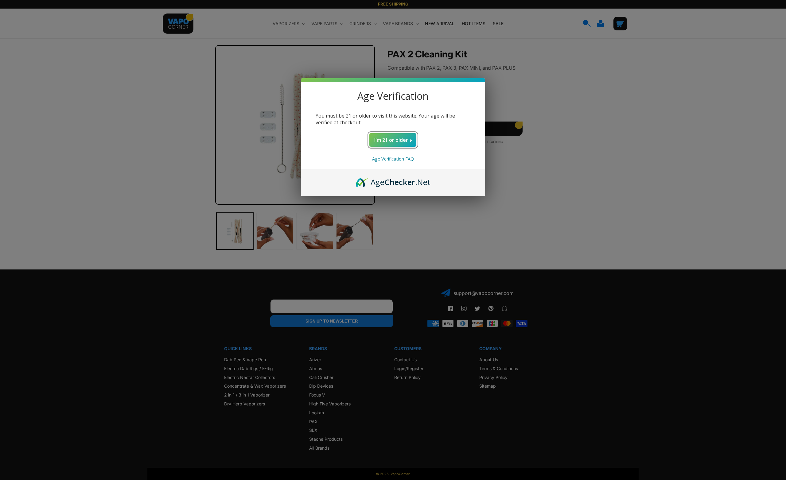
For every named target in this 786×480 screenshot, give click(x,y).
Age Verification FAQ (393, 159)
